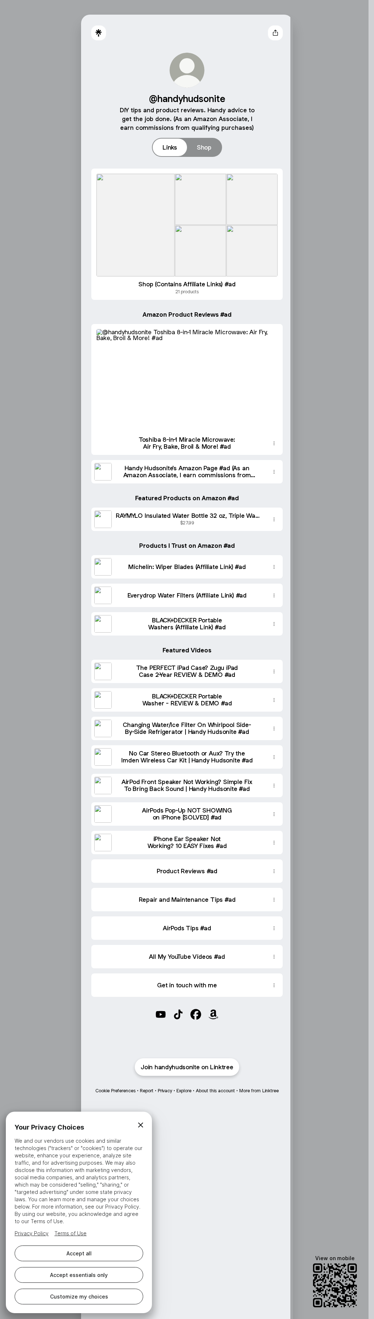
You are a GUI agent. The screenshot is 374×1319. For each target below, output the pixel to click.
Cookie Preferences (115, 1091)
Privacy (165, 1091)
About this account (215, 1091)
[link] (160, 1014)
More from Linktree (259, 1091)
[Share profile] (275, 33)
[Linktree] (98, 33)
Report (146, 1091)
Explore (183, 1091)
